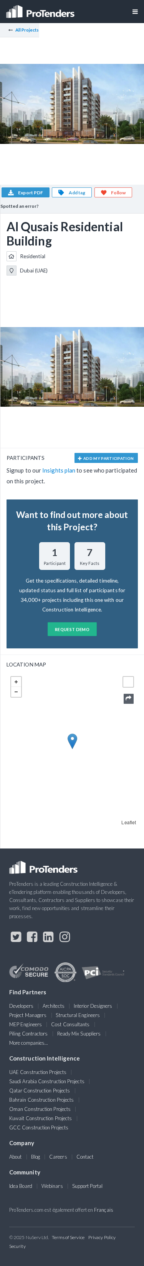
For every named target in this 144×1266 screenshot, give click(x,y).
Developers (21, 1006)
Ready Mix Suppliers (79, 1034)
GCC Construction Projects (38, 1127)
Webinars (52, 1186)
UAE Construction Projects (37, 1072)
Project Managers (27, 1015)
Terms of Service (68, 1237)
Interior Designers (93, 1006)
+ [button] (16, 682)
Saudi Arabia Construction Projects (46, 1081)
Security (17, 1246)
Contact (85, 1157)
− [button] (16, 692)
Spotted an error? (19, 206)
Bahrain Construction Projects (41, 1100)
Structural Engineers (78, 1015)
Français (103, 1210)
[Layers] (128, 682)
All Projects (27, 29)
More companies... (28, 1043)
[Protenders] (41, 9)
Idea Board (20, 1186)
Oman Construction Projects (40, 1109)
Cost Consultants (70, 1024)
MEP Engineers (25, 1024)
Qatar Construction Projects (39, 1090)
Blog (35, 1157)
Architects (54, 1006)
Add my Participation (108, 458)
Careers (58, 1157)
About (15, 1157)
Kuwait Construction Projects (40, 1118)
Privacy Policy (102, 1237)
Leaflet (128, 822)
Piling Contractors (28, 1034)
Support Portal (87, 1186)
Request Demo (72, 629)
